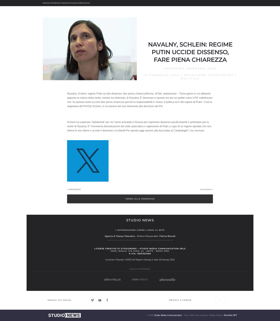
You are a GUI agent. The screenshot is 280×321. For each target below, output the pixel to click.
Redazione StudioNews (209, 75)
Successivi (205, 189)
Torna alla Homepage (140, 199)
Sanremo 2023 (202, 68)
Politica (190, 78)
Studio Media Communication (168, 315)
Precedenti (75, 189)
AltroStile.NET (230, 315)
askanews (174, 68)
